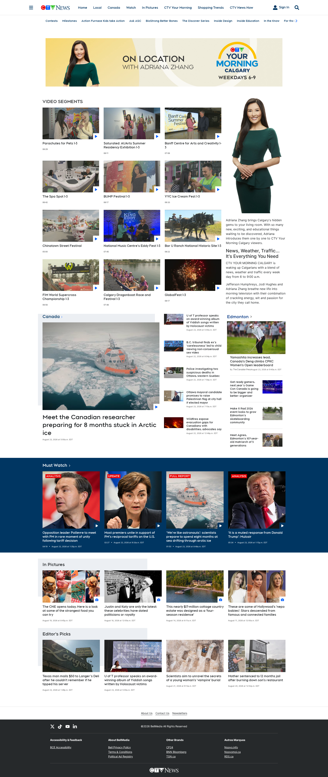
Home (82, 7)
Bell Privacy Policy (119, 747)
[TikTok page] (60, 726)
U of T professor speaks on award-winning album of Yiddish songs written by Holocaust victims (202, 320)
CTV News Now (241, 7)
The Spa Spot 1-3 (55, 196)
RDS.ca (228, 756)
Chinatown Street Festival (62, 246)
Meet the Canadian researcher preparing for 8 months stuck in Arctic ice (99, 424)
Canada (114, 7)
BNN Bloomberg (176, 751)
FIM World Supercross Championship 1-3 (59, 297)
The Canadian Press (242, 369)
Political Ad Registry (120, 756)
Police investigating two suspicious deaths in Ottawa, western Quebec (203, 372)
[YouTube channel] (67, 726)
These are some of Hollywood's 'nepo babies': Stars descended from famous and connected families (256, 610)
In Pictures (150, 7)
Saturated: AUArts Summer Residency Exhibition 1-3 (125, 145)
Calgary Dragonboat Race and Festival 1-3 (127, 297)
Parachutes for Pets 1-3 (60, 143)
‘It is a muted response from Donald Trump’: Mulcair (255, 534)
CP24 (169, 747)
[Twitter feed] (52, 726)
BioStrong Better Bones (162, 20)
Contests (52, 20)
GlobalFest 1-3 (175, 295)
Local (97, 7)
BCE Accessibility (60, 747)
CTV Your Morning (178, 7)
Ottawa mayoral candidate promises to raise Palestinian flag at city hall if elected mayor (204, 397)
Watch (131, 7)
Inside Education (248, 20)
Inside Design (223, 20)
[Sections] (31, 7)
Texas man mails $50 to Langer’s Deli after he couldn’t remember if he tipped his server (71, 680)
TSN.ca (171, 756)
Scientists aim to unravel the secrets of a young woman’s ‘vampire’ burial (193, 678)
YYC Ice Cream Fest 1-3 (182, 196)
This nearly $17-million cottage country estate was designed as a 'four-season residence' (195, 610)
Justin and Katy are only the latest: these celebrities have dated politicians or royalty (130, 610)
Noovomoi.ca (232, 751)
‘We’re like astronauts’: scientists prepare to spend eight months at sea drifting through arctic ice (192, 536)
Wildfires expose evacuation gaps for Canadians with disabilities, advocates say (204, 424)
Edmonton (238, 316)
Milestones (69, 20)
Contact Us (162, 713)
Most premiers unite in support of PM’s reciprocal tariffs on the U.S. (129, 534)
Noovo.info (231, 747)
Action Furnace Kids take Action (103, 20)
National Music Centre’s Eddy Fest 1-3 (132, 246)
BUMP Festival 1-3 (117, 196)
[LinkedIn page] (75, 726)
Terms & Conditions (120, 751)
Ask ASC (135, 20)
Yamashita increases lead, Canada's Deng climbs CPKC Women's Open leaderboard (252, 361)
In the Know (271, 20)
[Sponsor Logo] (164, 62)
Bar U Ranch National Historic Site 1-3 (193, 246)
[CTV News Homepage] (55, 7)
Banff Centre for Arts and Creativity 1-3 (193, 145)
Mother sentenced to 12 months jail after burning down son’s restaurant (255, 678)
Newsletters (179, 713)
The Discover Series (195, 20)
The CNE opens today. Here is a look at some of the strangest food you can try (70, 610)
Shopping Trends (211, 7)
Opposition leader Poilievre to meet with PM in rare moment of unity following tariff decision (69, 536)
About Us (146, 713)
